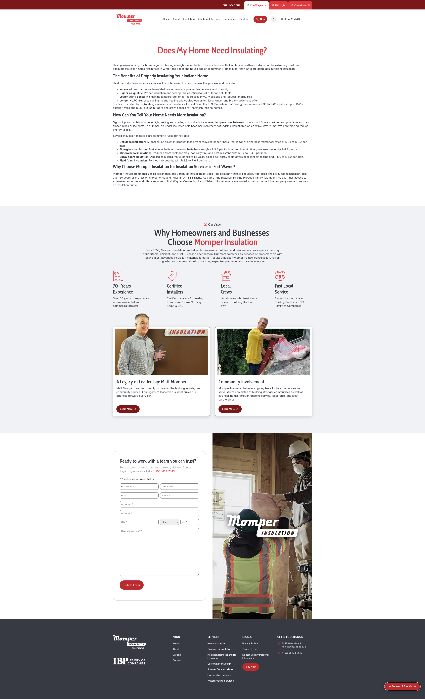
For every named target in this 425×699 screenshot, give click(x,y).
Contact (244, 19)
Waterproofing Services (221, 680)
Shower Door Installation (221, 669)
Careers (177, 654)
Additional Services (209, 19)
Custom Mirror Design (219, 663)
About (176, 19)
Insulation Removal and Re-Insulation (222, 656)
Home (166, 19)
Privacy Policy (250, 643)
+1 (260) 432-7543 (289, 19)
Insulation (189, 19)
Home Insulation (216, 643)
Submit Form (132, 585)
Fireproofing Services (219, 675)
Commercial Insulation (219, 649)
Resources (230, 19)
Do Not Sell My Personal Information (255, 656)
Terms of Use (249, 649)
